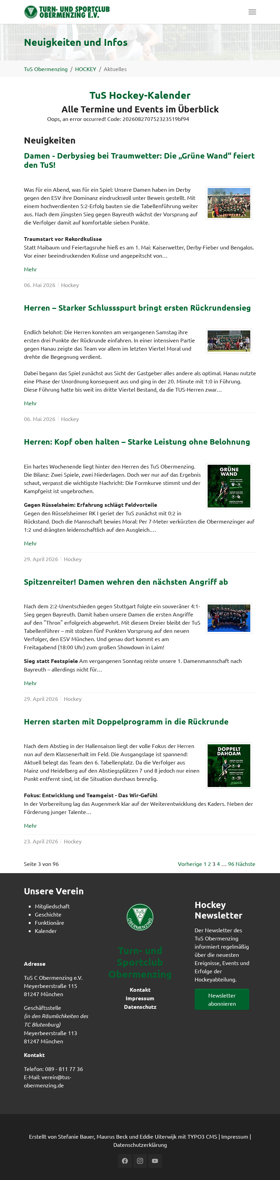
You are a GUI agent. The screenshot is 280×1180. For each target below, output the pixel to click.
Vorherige (190, 863)
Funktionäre (49, 922)
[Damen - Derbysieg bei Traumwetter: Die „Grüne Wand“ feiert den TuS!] (229, 203)
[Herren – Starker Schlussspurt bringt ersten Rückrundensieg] (229, 341)
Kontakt (140, 989)
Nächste (245, 863)
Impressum (140, 998)
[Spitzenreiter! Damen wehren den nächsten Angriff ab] (229, 618)
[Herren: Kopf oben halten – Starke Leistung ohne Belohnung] (229, 486)
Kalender (46, 930)
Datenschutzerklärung (140, 1144)
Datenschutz (140, 1006)
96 (231, 863)
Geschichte (48, 914)
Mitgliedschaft (52, 906)
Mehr (30, 269)
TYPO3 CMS (202, 1136)
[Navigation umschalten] (252, 12)
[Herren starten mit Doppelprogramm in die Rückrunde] (229, 766)
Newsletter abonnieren (222, 999)
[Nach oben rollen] (265, 1165)
